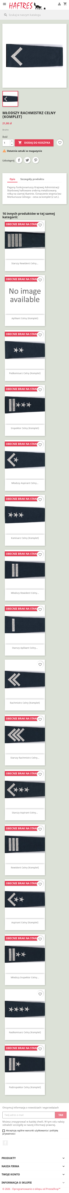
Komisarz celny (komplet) (25, 537)
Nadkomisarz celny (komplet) (25, 1032)
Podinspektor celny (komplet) (25, 1087)
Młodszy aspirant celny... (25, 483)
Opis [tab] (12, 179)
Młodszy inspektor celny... (25, 977)
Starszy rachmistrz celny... (24, 757)
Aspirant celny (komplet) (24, 922)
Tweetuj (27, 160)
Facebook (5, 1142)
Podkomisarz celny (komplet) (25, 373)
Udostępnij (19, 160)
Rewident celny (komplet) (25, 867)
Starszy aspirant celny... (25, 812)
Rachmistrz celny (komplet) (25, 702)
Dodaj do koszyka (34, 143)
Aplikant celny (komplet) (25, 318)
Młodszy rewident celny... (25, 592)
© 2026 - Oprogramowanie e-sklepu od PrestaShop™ (31, 1188)
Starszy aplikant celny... (25, 647)
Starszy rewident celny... (24, 263)
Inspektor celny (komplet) (25, 428)
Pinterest (35, 160)
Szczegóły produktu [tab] (32, 179)
